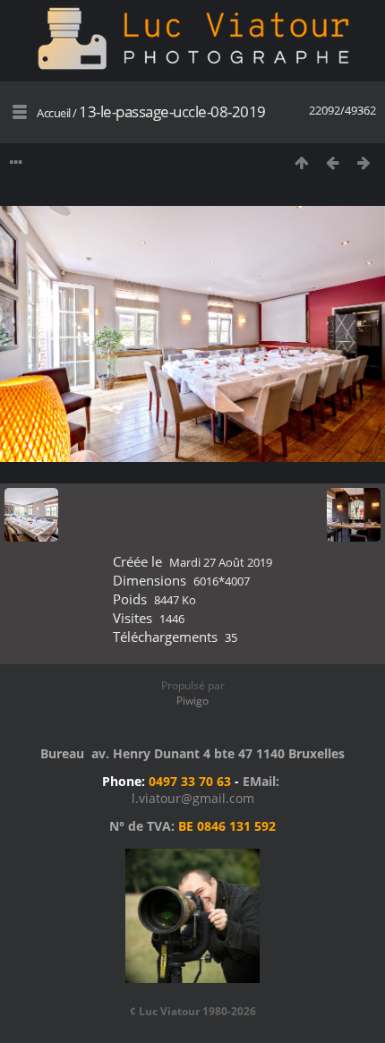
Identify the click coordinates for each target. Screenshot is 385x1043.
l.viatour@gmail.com (193, 798)
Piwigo (192, 700)
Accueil (54, 113)
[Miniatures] (301, 162)
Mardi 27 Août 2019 (220, 562)
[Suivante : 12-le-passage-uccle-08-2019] (364, 162)
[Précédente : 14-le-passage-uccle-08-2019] (332, 162)
